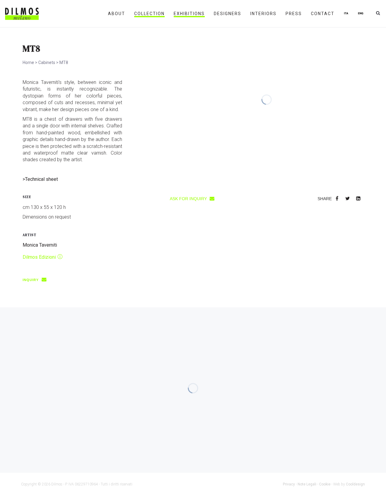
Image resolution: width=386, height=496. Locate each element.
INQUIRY (31, 280)
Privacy (289, 484)
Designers (227, 13)
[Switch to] (346, 13)
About (116, 13)
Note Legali (307, 484)
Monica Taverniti (40, 245)
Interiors (263, 13)
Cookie (325, 484)
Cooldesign (355, 484)
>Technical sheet (40, 179)
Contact (322, 13)
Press (294, 13)
